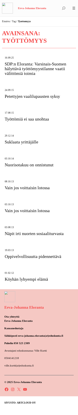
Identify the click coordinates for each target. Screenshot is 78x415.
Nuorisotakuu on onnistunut (29, 165)
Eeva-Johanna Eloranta (32, 8)
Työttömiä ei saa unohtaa (27, 119)
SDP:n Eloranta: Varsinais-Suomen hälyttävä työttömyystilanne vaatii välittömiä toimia (35, 69)
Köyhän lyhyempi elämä (26, 279)
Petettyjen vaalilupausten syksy (32, 96)
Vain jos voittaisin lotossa (27, 188)
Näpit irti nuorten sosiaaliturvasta (34, 233)
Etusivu (6, 21)
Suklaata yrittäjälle (21, 142)
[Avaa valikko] (74, 8)
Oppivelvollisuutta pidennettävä (33, 256)
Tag (14, 21)
